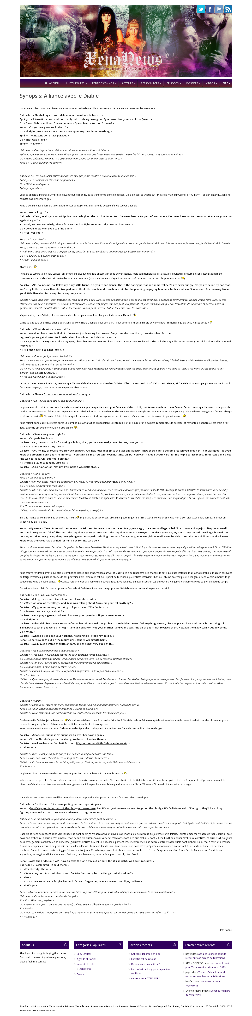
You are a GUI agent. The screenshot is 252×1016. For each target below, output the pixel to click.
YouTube (219, 9)
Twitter (201, 9)
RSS (228, 9)
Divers (80, 974)
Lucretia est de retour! (143, 959)
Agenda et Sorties (87, 959)
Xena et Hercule (85, 964)
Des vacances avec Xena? (145, 964)
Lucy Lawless (84, 953)
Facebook (210, 9)
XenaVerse (85, 968)
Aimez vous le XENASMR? (145, 978)
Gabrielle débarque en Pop (145, 953)
